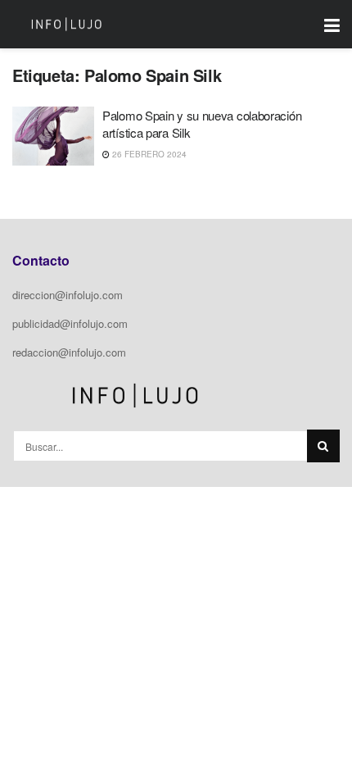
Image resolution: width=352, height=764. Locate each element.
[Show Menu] (332, 24)
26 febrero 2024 (148, 154)
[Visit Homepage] (66, 24)
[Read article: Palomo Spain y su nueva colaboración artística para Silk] (53, 136)
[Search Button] (323, 446)
